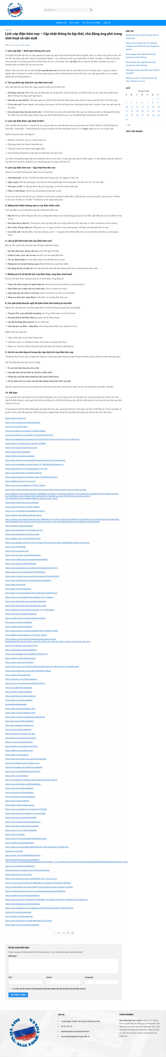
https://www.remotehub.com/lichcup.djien (22, 534)
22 (153, 111)
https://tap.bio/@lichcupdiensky (18, 730)
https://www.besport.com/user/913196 (21, 646)
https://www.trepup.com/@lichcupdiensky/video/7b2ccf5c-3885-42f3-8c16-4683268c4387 (42, 667)
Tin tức (8, 30)
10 (127, 107)
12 (137, 107)
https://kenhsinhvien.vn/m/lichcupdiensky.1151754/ (26, 469)
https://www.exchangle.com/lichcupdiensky (23, 784)
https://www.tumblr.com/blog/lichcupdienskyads (25, 717)
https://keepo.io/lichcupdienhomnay (19, 805)
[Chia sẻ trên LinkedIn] (73, 933)
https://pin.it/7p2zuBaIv (15, 834)
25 (132, 115)
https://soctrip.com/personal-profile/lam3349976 (25, 683)
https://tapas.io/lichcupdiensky (17, 452)
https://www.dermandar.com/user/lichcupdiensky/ (25, 601)
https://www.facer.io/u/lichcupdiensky (20, 564)
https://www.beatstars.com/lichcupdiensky (22, 904)
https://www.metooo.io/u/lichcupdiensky (22, 503)
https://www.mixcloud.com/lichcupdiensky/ (23, 822)
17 (127, 111)
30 (159, 115)
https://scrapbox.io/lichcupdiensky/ (19, 792)
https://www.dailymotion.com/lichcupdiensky (23, 473)
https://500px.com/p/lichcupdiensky (20, 456)
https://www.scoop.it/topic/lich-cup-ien (21, 448)
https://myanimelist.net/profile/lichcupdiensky (24, 767)
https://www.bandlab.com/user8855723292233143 (26, 654)
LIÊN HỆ (106, 23)
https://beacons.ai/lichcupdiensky (19, 700)
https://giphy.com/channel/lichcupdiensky (22, 925)
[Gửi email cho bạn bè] (64, 933)
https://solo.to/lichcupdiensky (17, 801)
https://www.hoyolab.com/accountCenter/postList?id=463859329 (32, 576)
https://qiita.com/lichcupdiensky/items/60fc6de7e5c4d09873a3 (31, 593)
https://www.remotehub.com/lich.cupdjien (22, 507)
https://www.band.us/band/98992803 (21, 818)
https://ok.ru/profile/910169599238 (19, 866)
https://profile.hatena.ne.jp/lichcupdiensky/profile (25, 618)
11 (132, 107)
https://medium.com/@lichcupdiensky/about (23, 515)
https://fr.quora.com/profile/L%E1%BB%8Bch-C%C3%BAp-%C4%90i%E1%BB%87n (38, 883)
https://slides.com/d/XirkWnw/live (19, 750)
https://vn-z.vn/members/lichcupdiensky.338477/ (25, 511)
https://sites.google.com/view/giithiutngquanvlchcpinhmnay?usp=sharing (35, 460)
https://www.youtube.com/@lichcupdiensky (23, 555)
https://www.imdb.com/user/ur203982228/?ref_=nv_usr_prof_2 (31, 879)
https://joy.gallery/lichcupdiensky (18, 688)
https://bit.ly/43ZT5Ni (14, 851)
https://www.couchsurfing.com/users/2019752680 (26, 809)
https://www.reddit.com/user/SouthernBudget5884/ (26, 559)
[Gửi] (91, 10)
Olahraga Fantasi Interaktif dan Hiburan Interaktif (143, 71)
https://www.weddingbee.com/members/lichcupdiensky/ (28, 580)
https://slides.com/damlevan (17, 755)
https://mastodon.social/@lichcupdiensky (22, 826)
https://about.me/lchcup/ (15, 418)
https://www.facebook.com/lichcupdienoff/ (22, 422)
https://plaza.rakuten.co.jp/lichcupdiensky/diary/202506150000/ (31, 631)
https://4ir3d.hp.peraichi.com (17, 551)
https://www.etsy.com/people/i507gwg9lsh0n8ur (25, 572)
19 (137, 111)
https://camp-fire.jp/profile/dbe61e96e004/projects (26, 839)
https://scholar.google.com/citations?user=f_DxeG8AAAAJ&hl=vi (31, 477)
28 (148, 115)
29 (153, 115)
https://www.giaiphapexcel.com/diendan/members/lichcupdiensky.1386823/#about (39, 908)
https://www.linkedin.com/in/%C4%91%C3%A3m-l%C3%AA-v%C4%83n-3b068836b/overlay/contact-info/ (47, 543)
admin (27, 45)
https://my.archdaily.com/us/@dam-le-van (22, 763)
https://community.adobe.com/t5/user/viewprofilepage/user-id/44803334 (35, 891)
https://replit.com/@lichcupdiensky (19, 788)
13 (142, 107)
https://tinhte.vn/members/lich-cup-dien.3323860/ (25, 443)
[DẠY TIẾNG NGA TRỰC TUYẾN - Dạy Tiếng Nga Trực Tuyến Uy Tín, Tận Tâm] (22, 10)
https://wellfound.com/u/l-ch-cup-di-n (20, 481)
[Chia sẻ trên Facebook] (55, 933)
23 (159, 111)
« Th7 (128, 125)
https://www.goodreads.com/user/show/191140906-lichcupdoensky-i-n (34, 464)
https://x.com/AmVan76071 (16, 427)
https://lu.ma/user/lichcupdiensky (19, 742)
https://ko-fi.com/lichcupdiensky (18, 912)
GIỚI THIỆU (74, 23)
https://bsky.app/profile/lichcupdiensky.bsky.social (25, 606)
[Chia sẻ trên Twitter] (59, 933)
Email (49, 977)
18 (132, 111)
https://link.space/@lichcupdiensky (19, 721)
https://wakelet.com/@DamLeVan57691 (21, 746)
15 (153, 107)
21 (148, 111)
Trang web (89, 977)
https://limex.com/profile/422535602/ (20, 738)
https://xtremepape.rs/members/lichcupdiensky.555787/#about (31, 780)
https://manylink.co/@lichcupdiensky (20, 797)
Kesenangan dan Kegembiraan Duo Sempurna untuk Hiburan (141, 55)
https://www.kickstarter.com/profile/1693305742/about (28, 671)
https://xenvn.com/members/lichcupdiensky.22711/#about (29, 597)
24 (127, 115)
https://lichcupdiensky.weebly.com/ (19, 725)
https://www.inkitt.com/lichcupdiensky (21, 614)
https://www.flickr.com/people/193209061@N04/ (25, 431)
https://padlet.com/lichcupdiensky (19, 916)
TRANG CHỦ (61, 23)
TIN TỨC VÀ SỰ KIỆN (91, 23)
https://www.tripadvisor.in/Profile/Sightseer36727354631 (28, 921)
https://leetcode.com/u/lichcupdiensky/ (21, 679)
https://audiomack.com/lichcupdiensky (21, 650)
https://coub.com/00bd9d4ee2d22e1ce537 (22, 771)
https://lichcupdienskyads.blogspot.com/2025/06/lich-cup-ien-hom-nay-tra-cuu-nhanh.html (42, 439)
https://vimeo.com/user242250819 (19, 662)
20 (142, 111)
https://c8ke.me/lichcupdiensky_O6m (20, 709)
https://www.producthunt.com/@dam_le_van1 (24, 530)
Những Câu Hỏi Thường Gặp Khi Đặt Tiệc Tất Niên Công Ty (141, 79)
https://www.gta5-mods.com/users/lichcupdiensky (26, 759)
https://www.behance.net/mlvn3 (18, 874)
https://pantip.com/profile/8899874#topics (22, 855)
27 (142, 115)
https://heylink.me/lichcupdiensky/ (19, 526)
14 (148, 107)
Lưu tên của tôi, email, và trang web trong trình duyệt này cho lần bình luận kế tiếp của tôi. (49, 989)
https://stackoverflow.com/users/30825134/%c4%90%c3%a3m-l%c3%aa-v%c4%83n (39, 887)
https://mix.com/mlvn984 (15, 547)
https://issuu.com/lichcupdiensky (18, 622)
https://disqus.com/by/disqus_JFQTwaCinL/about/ (26, 635)
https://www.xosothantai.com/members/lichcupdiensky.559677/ (31, 568)
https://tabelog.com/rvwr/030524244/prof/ (23, 538)
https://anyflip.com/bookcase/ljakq (19, 843)
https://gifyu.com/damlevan (16, 776)
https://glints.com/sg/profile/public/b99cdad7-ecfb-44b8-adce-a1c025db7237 (37, 847)
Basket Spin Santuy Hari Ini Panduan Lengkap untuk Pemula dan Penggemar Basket (142, 46)
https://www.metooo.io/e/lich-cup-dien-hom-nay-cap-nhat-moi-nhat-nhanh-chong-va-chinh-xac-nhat (45, 490)
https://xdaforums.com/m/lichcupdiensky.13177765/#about (29, 610)
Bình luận (12, 956)
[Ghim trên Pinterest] (68, 933)
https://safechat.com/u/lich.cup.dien (20, 734)
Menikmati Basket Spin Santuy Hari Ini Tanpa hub (142, 36)
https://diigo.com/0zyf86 (15, 585)
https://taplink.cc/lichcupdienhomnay (20, 658)
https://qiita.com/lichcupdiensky (18, 589)
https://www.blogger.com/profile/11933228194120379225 (29, 435)
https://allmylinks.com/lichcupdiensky (20, 696)
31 (127, 119)
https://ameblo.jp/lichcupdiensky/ (19, 627)
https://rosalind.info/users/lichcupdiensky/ (22, 895)
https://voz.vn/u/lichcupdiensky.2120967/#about (25, 485)
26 (137, 115)
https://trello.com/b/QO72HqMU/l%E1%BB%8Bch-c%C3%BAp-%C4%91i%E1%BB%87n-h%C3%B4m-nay (46, 900)
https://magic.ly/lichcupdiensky (18, 675)
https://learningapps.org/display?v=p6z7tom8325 (25, 813)
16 (159, 107)
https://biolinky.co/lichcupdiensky (18, 692)
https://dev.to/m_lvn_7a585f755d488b (21, 830)
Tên (10, 977)
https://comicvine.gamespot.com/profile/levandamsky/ (27, 870)
